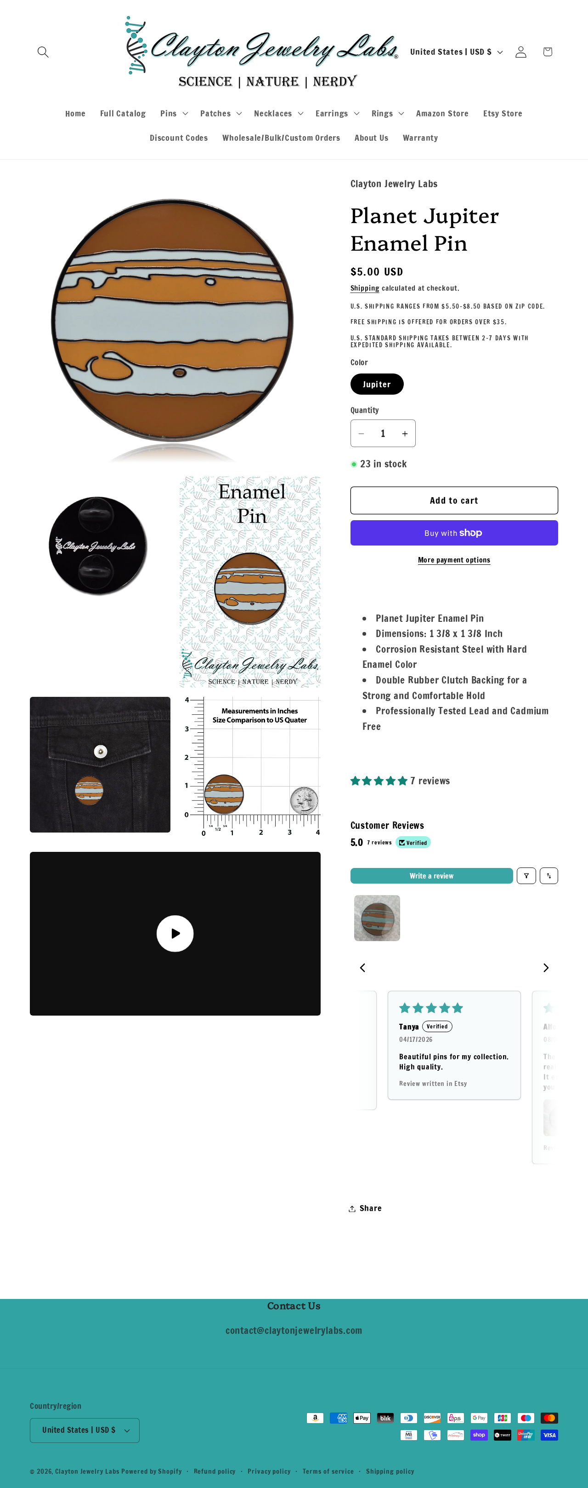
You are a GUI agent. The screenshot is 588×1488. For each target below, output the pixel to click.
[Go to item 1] (377, 918)
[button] (43, 52)
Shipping (365, 288)
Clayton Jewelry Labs (87, 1471)
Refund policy (215, 1471)
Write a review (431, 876)
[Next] (543, 969)
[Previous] (365, 969)
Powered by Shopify (151, 1471)
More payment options (454, 560)
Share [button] (371, 1208)
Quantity (365, 410)
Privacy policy (269, 1471)
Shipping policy (390, 1471)
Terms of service (329, 1471)
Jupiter (377, 385)
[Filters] (526, 876)
